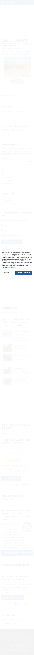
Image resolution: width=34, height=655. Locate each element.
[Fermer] (30, 249)
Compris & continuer (23, 272)
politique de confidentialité (9, 267)
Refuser (6, 272)
